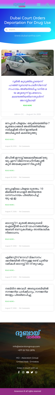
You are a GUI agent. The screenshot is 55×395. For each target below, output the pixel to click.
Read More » (10, 139)
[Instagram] (23, 372)
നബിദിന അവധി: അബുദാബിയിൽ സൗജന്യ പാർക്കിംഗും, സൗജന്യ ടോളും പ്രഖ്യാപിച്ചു (26, 291)
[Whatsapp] (36, 372)
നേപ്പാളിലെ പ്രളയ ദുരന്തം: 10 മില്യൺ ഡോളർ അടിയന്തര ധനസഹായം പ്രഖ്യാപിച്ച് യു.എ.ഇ (24, 193)
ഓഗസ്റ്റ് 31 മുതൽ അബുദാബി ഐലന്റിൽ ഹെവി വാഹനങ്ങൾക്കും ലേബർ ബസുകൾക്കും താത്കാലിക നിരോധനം (27, 227)
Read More (27, 105)
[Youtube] (27, 372)
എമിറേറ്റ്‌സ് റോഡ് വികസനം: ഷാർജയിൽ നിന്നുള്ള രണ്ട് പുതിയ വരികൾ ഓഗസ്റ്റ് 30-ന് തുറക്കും (26, 260)
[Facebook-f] (19, 372)
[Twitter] (32, 372)
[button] (39, 4)
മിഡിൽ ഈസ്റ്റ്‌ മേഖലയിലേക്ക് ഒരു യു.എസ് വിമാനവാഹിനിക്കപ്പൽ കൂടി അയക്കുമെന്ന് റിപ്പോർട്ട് (26, 161)
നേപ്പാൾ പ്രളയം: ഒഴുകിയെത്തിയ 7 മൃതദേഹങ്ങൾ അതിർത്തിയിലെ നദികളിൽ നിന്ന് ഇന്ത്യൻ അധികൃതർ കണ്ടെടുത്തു (27, 128)
